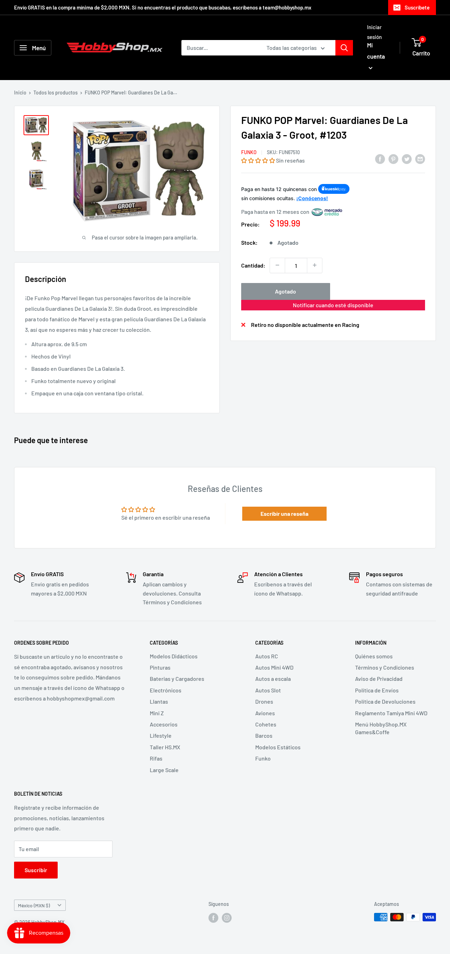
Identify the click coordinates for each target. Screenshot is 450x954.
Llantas (159, 701)
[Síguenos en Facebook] (213, 918)
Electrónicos (165, 690)
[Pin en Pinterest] (393, 158)
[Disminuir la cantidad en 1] (277, 265)
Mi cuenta (376, 50)
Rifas (156, 758)
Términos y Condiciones (384, 667)
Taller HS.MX (165, 747)
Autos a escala (273, 678)
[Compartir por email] (420, 158)
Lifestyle (161, 735)
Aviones (265, 713)
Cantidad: (253, 265)
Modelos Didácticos (174, 656)
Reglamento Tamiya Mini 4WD (391, 713)
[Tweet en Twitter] (407, 158)
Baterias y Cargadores (177, 678)
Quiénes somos (374, 656)
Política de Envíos (377, 690)
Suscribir (36, 870)
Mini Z (157, 713)
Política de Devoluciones (385, 701)
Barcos (263, 735)
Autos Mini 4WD (274, 667)
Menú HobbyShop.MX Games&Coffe (381, 728)
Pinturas (160, 667)
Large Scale (164, 770)
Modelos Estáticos (278, 747)
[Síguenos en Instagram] (227, 918)
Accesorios (164, 724)
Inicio (20, 93)
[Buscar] (344, 47)
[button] (258, 160)
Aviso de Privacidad (379, 678)
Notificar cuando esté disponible (333, 304)
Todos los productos (55, 93)
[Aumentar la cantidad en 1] (314, 265)
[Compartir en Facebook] (380, 158)
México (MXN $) (34, 905)
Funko (249, 152)
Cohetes (265, 724)
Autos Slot (268, 690)
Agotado (285, 291)
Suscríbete (417, 7)
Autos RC (266, 656)
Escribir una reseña (284, 513)
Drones (264, 701)
